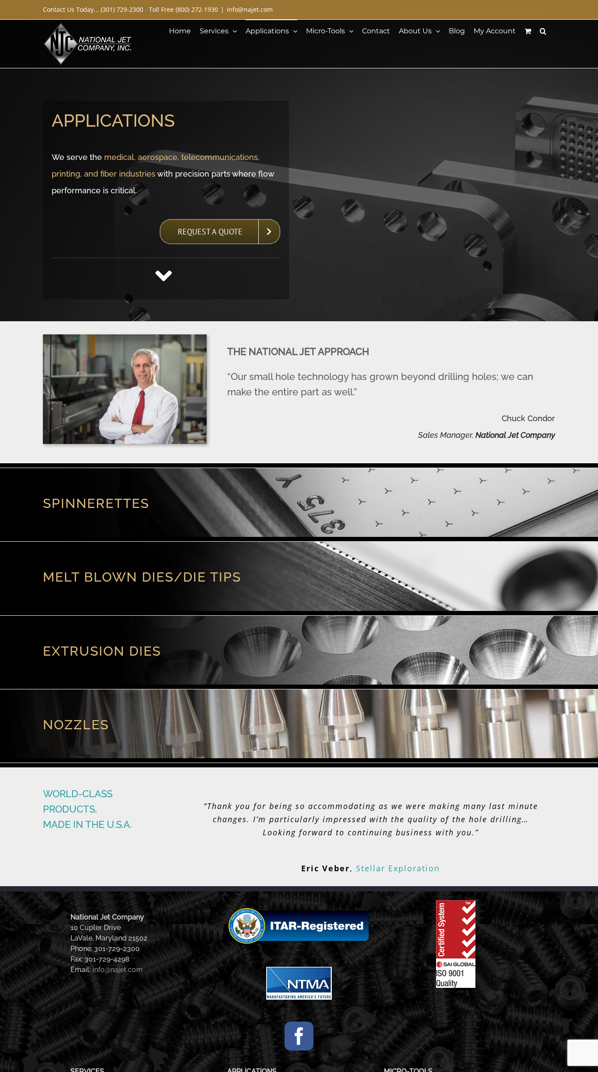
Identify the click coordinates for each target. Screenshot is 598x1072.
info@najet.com (250, 9)
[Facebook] (299, 1027)
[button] (543, 31)
